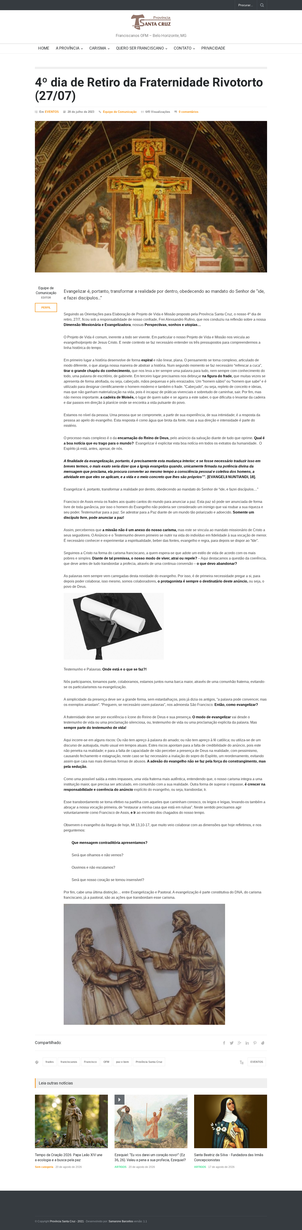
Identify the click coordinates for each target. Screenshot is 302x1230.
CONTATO (182, 48)
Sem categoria (44, 1167)
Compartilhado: (48, 1043)
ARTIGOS (120, 1167)
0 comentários (188, 111)
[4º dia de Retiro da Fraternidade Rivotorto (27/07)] (151, 196)
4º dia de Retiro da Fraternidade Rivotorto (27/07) (149, 89)
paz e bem (122, 1061)
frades (50, 1061)
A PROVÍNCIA (67, 48)
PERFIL (46, 307)
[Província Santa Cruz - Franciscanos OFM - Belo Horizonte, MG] (151, 22)
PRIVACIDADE (213, 48)
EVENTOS (52, 111)
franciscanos (69, 1061)
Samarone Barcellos (120, 1221)
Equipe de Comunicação (120, 111)
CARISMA (97, 48)
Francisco (90, 1061)
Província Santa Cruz (149, 1061)
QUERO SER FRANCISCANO (140, 48)
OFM (106, 1061)
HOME (43, 48)
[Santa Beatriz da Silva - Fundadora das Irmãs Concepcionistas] (230, 1121)
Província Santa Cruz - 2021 (67, 1221)
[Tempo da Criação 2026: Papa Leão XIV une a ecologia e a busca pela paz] (71, 1121)
